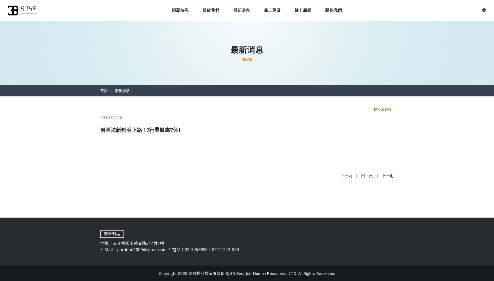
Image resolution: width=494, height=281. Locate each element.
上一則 (346, 175)
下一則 (388, 175)
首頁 (104, 90)
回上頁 (367, 175)
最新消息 (122, 90)
